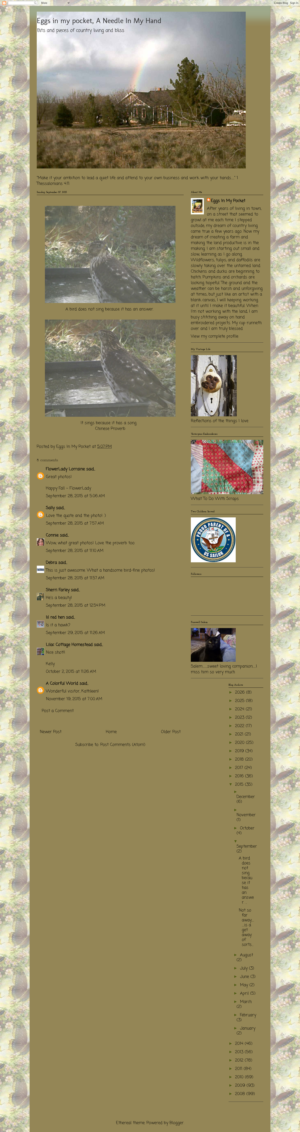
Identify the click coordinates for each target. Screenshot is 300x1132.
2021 (240, 734)
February (248, 1015)
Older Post (171, 732)
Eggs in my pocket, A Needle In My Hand (99, 20)
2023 (240, 717)
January (247, 1028)
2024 (240, 709)
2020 (240, 743)
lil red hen (55, 617)
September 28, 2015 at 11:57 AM (75, 578)
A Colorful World (62, 683)
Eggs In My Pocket (228, 201)
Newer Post (50, 732)
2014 (240, 1044)
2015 (240, 784)
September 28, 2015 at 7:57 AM (75, 523)
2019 (240, 751)
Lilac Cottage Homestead (69, 645)
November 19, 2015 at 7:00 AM (74, 699)
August (246, 955)
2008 (240, 1094)
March (246, 1002)
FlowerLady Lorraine (65, 469)
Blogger (177, 1123)
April (245, 993)
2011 (239, 1069)
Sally (50, 508)
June (245, 977)
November (246, 815)
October (247, 828)
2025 (240, 701)
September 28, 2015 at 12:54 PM (75, 605)
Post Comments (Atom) (122, 745)
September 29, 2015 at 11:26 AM (75, 633)
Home (111, 732)
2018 (240, 759)
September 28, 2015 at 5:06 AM (75, 496)
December (246, 797)
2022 (240, 726)
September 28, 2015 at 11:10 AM (74, 551)
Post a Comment (58, 711)
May (244, 985)
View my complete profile (214, 336)
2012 (240, 1060)
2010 (240, 1077)
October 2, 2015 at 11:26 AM (71, 672)
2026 (240, 692)
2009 (241, 1085)
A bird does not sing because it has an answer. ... (246, 880)
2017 (239, 768)
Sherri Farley (58, 590)
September (247, 846)
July (244, 968)
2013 (240, 1052)
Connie (52, 535)
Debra (51, 562)
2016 (240, 776)
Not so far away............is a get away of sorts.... (246, 927)
